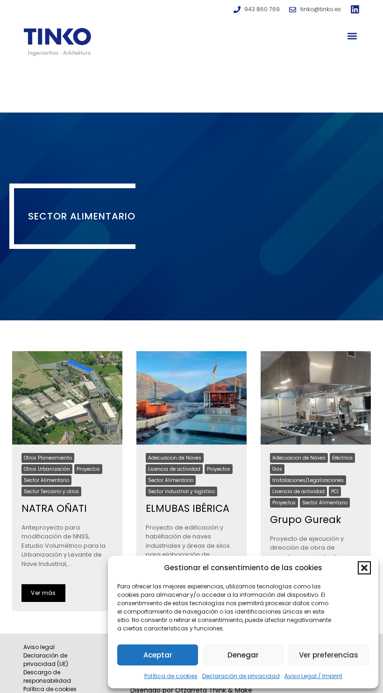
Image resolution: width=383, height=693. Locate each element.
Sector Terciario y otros (51, 491)
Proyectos (88, 469)
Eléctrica (342, 457)
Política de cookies (171, 676)
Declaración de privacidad (241, 676)
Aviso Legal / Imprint (313, 676)
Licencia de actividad (174, 469)
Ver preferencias (328, 655)
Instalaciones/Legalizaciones (308, 480)
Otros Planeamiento (48, 457)
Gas (277, 469)
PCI (335, 491)
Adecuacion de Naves (174, 457)
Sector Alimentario (46, 480)
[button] (364, 568)
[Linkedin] (355, 9)
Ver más (43, 593)
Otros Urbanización (47, 469)
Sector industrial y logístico (181, 491)
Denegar (243, 655)
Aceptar (157, 655)
